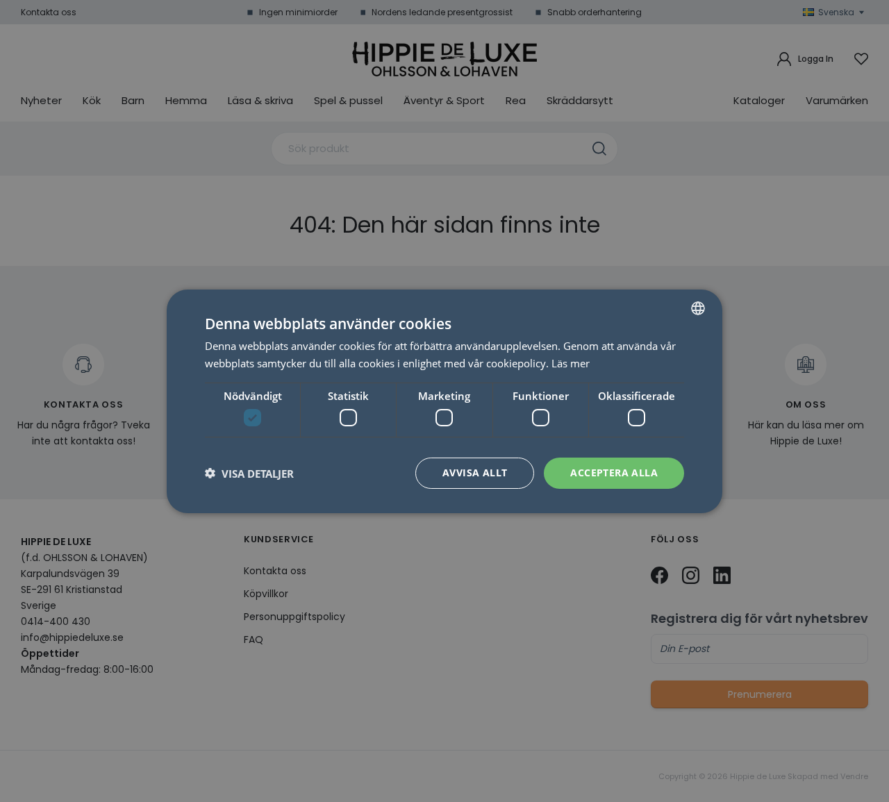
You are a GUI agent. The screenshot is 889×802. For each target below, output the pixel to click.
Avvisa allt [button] (474, 472)
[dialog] (444, 400)
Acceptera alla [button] (614, 472)
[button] (249, 473)
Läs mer (570, 363)
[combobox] (698, 308)
